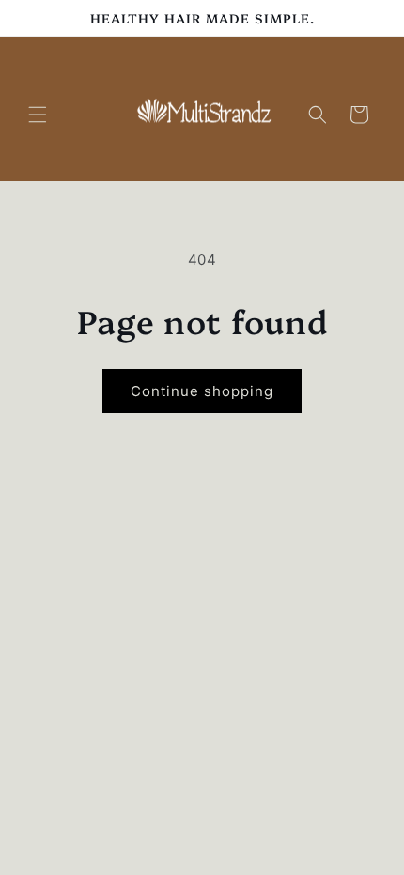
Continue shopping (202, 391)
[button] (37, 114)
